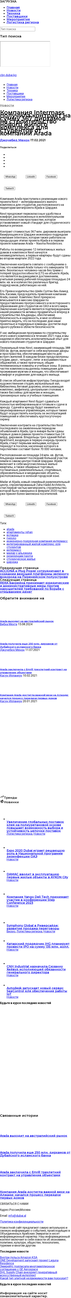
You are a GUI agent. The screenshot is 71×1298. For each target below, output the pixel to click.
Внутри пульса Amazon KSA (18, 1257)
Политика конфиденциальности (21, 1221)
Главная (13, 7)
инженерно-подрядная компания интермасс (37, 541)
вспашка (12, 535)
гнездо (11, 538)
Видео (11, 931)
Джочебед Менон (15, 140)
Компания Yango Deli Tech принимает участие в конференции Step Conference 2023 (38, 900)
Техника (13, 13)
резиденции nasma (20, 556)
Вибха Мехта (8, 624)
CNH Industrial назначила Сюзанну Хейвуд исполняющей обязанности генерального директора (36, 969)
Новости (14, 10)
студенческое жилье (21, 559)
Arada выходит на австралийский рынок (33, 1136)
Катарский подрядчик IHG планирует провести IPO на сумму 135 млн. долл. (38, 945)
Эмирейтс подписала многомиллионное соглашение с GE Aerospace (27, 1268)
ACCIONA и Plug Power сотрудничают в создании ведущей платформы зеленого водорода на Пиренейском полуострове (34, 574)
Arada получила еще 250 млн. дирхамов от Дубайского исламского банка (35, 1154)
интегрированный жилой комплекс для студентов (33, 545)
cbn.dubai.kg (8, 75)
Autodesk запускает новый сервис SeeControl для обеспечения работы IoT (37, 991)
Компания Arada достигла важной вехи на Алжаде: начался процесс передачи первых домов (35, 1195)
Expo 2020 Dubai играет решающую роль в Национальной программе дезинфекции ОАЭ (36, 853)
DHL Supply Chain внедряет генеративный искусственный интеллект (28, 1274)
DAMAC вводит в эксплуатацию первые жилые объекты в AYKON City (37, 875)
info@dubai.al (17, 1215)
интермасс (14, 550)
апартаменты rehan (20, 532)
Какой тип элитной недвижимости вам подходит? (34, 1278)
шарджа (12, 562)
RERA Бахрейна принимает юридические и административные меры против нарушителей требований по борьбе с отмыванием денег (34, 587)
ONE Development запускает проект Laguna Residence (29, 1262)
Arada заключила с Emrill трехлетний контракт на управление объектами (30, 1173)
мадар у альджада (19, 553)
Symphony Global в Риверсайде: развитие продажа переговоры (33, 927)
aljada (10, 529)
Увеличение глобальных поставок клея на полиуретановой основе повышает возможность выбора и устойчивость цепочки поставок (35, 826)
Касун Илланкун (11, 675)
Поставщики (17, 16)
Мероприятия (18, 19)
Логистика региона (23, 22)
